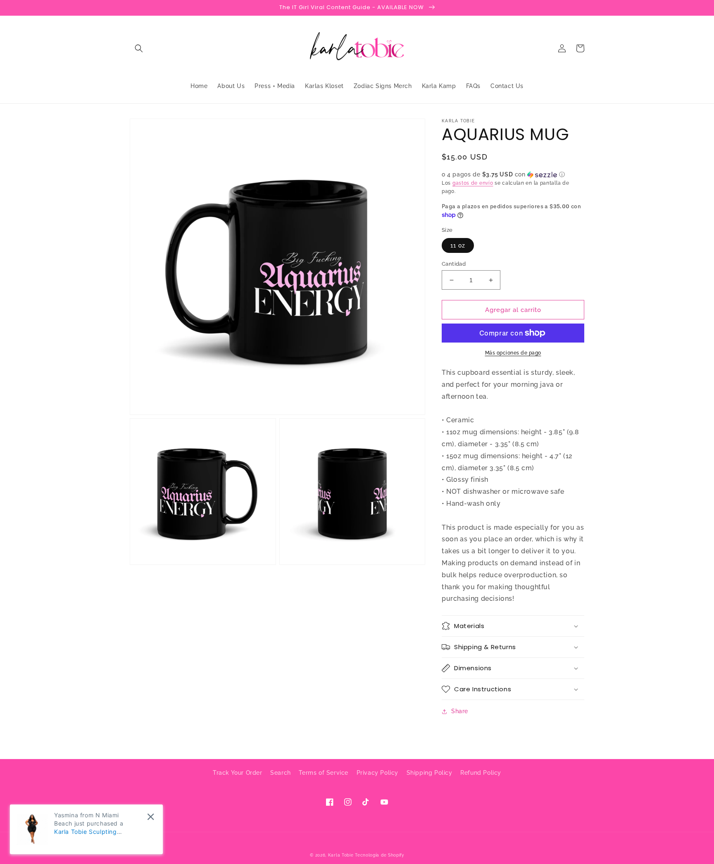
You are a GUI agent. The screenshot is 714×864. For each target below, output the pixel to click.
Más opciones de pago (513, 353)
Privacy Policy (377, 772)
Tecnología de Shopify (379, 855)
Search (280, 772)
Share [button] (459, 711)
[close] (150, 816)
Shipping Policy (429, 772)
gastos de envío (472, 183)
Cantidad (454, 264)
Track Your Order (237, 772)
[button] (139, 48)
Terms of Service (323, 772)
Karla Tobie (341, 855)
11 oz (457, 245)
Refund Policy (480, 772)
